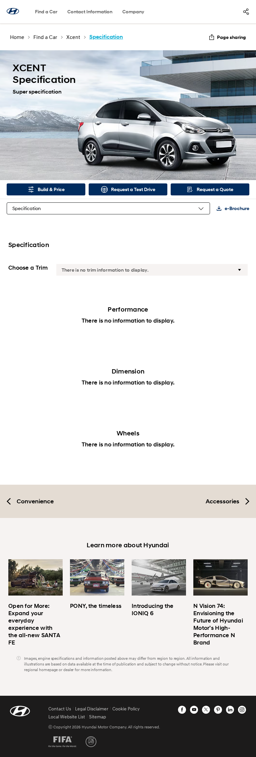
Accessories (222, 501)
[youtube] (194, 710)
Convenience (35, 501)
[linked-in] (230, 710)
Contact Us (59, 708)
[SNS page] (246, 11)
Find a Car (46, 11)
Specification (26, 208)
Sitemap (97, 716)
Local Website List (66, 716)
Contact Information (89, 11)
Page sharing (231, 37)
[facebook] (182, 710)
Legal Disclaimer (91, 708)
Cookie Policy (126, 708)
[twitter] (206, 710)
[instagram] (242, 710)
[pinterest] (218, 710)
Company (133, 11)
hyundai (13, 11)
